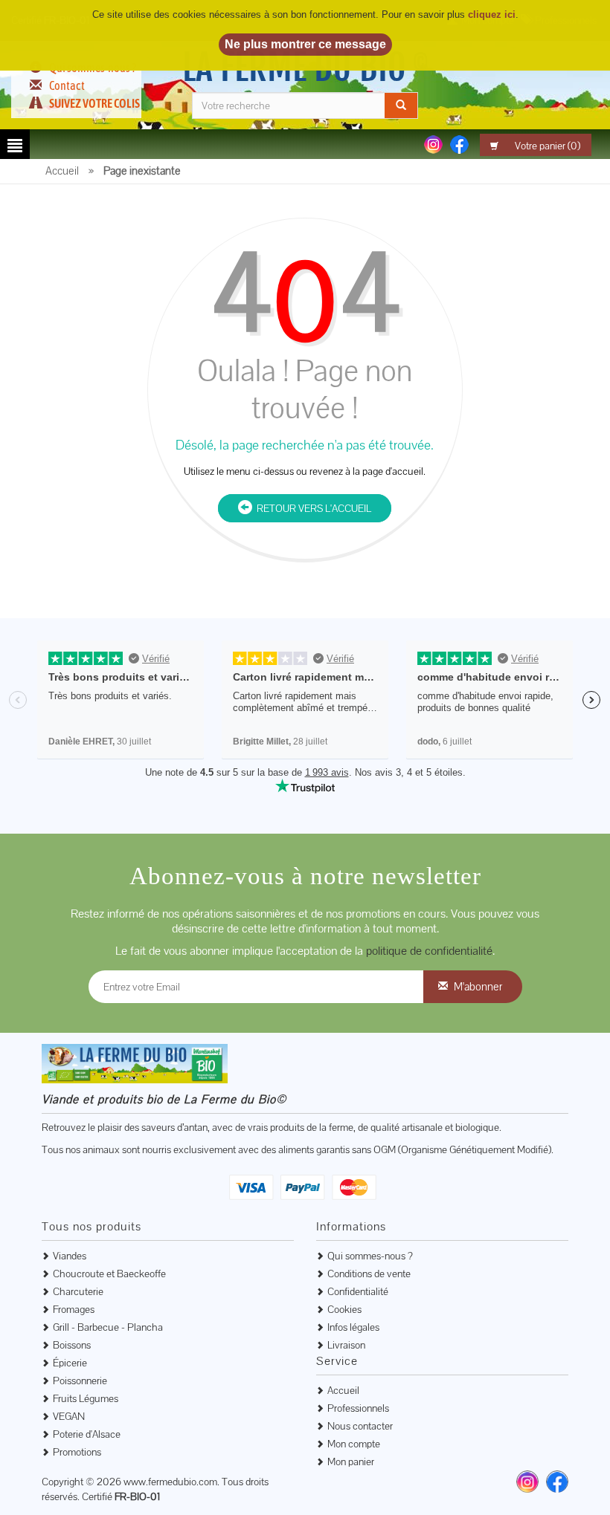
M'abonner (478, 986)
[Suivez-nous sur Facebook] (459, 143)
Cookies (344, 1309)
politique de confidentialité (429, 950)
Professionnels (358, 1408)
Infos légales (353, 1327)
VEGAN (69, 1416)
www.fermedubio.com (170, 1481)
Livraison (346, 1345)
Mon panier (350, 1461)
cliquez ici (492, 14)
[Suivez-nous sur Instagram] (433, 143)
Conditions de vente (369, 1273)
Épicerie (70, 1362)
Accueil (343, 1390)
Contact (67, 85)
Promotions (77, 1452)
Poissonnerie (80, 1380)
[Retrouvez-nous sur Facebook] (557, 1481)
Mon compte (353, 1443)
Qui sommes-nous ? (370, 1255)
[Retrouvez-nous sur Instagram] (527, 1481)
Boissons (72, 1345)
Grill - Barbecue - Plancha (108, 1327)
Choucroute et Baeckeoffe (109, 1273)
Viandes (69, 1255)
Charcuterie (78, 1291)
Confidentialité (357, 1291)
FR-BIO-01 (137, 1496)
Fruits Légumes (85, 1398)
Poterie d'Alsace (87, 1434)
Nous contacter (360, 1426)
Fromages (73, 1309)
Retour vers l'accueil (311, 508)
